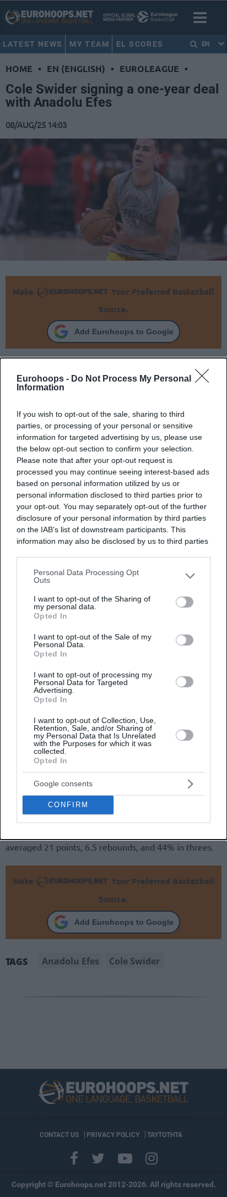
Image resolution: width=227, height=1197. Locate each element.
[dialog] (113, 599)
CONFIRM (68, 805)
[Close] (205, 379)
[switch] (184, 602)
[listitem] (113, 576)
